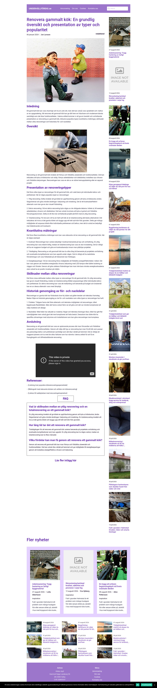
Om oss (75, 8)
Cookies (83, 8)
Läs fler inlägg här (65, 460)
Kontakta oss (93, 8)
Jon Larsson (45, 35)
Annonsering (65, 8)
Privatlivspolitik (146, 685)
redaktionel (100, 34)
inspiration (36, 598)
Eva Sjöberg (84, 591)
